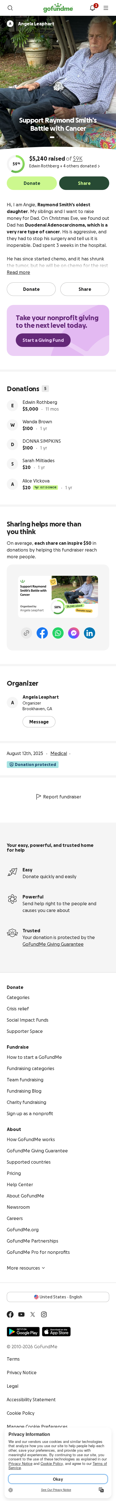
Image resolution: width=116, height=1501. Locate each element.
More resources (23, 1267)
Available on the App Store (56, 1331)
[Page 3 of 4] (61, 137)
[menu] (105, 8)
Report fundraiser (62, 796)
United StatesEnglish (61, 1297)
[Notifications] (92, 8)
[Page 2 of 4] (57, 137)
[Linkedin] (89, 633)
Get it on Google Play (23, 1331)
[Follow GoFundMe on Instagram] (44, 1314)
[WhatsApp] (58, 633)
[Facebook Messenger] (73, 633)
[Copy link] (26, 633)
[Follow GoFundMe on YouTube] (21, 1314)
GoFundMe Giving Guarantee (53, 944)
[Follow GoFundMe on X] (32, 1314)
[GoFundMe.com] (58, 8)
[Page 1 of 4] (52, 137)
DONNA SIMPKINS (42, 441)
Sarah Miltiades (39, 460)
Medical (58, 753)
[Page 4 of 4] (65, 137)
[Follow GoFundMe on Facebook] (10, 1314)
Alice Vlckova (36, 480)
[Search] (10, 8)
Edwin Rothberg (40, 402)
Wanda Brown (37, 421)
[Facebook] (42, 633)
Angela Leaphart (41, 696)
